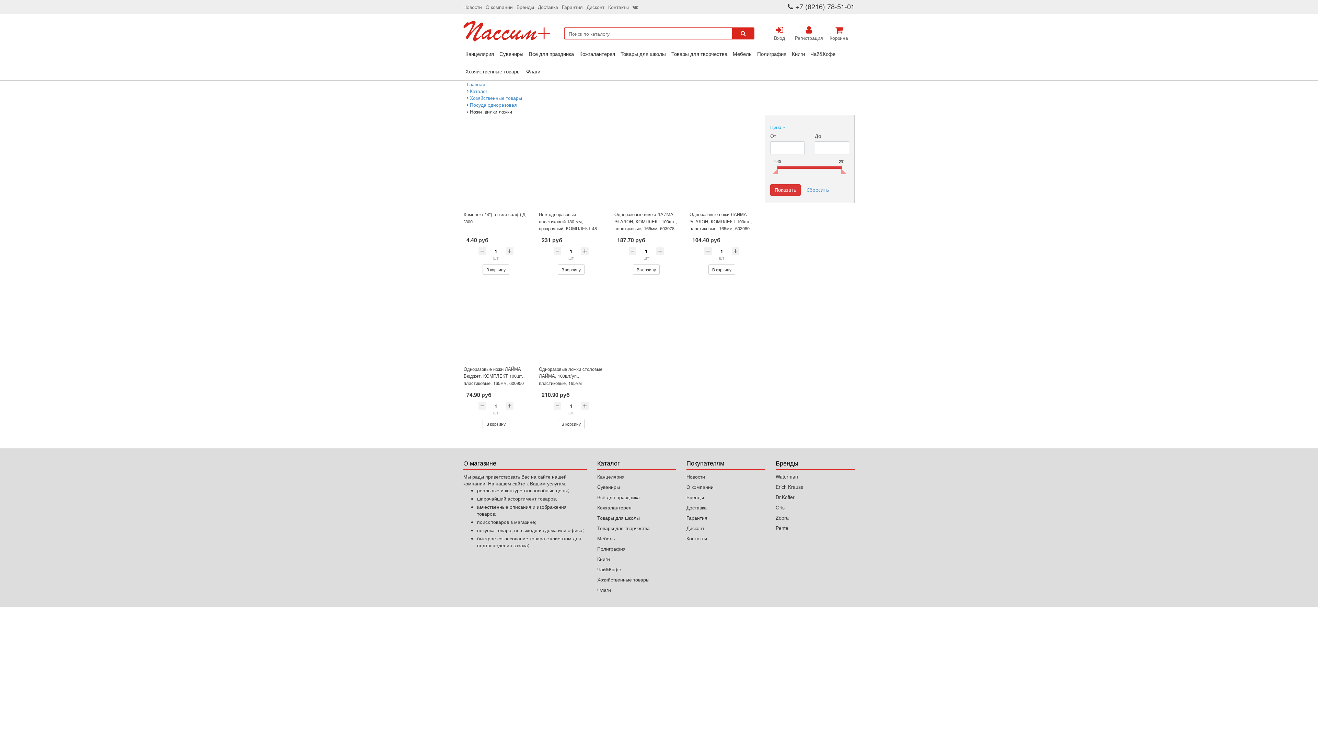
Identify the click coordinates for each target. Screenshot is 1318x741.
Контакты (618, 6)
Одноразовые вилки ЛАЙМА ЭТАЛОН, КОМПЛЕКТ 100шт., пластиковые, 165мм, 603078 (645, 221)
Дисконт (595, 6)
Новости (472, 6)
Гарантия (572, 6)
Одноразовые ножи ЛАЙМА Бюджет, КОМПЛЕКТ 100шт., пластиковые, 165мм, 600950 (494, 376)
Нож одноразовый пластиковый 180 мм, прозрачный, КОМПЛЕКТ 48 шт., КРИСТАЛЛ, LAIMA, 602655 (568, 228)
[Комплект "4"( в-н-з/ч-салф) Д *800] (496, 168)
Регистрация (809, 37)
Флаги (533, 71)
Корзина (839, 37)
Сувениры (511, 53)
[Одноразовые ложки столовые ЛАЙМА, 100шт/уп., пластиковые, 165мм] (571, 323)
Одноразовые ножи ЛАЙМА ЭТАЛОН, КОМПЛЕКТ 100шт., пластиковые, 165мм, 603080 (721, 221)
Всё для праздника (551, 53)
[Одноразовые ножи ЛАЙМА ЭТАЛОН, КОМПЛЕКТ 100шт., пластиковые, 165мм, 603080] (722, 168)
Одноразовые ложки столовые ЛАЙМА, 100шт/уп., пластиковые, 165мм (570, 376)
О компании (499, 6)
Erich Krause (789, 486)
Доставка (548, 6)
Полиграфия (771, 53)
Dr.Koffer (785, 497)
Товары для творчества (699, 53)
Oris (780, 507)
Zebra (782, 517)
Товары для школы (643, 53)
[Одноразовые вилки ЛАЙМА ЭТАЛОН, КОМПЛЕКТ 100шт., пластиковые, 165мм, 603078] (646, 168)
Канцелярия (479, 53)
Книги (798, 53)
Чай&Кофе (822, 53)
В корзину (496, 269)
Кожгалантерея (597, 53)
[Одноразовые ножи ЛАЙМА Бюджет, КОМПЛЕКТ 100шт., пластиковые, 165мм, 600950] (496, 323)
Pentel (782, 528)
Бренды (525, 6)
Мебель (742, 53)
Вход (779, 37)
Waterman (787, 476)
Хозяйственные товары (493, 71)
